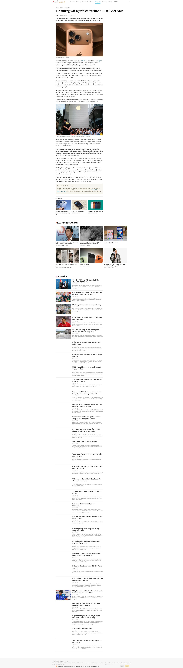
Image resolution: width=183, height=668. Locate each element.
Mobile (67, 7)
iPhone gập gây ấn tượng (111, 242)
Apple (100, 61)
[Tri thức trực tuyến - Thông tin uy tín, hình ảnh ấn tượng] (58, 2)
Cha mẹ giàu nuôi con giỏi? (82, 628)
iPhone (83, 61)
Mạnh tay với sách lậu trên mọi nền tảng (86, 305)
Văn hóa (91, 1)
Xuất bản (72, 1)
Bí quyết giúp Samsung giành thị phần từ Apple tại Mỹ (63, 213)
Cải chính (116, 1)
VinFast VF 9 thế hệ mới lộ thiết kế (84, 442)
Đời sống (104, 1)
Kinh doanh (85, 1)
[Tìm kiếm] (129, 2)
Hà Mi (57, 15)
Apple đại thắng (84, 264)
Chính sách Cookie (92, 666)
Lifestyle (110, 1)
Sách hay (78, 1)
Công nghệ (97, 1)
